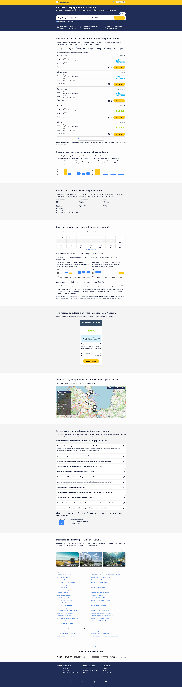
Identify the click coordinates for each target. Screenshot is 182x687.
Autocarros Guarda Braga (63, 590)
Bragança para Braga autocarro (64, 579)
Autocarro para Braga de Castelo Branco (66, 582)
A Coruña (120, 388)
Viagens (85, 672)
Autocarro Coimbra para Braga (64, 585)
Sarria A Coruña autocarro (97, 603)
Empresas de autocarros (70, 672)
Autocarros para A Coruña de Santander (100, 600)
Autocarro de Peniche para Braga (65, 603)
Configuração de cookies (90, 670)
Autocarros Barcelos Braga (63, 577)
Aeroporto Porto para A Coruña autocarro (101, 633)
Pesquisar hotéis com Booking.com (65, 21)
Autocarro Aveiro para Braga (64, 574)
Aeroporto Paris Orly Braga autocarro (66, 633)
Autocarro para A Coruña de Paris (99, 590)
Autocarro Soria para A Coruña (98, 605)
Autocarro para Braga (84, 646)
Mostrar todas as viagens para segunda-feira (91, 139)
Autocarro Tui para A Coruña (98, 608)
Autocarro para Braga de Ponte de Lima (66, 608)
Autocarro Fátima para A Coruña (99, 582)
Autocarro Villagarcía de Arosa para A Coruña (102, 615)
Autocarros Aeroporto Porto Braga (65, 636)
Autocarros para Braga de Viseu (64, 620)
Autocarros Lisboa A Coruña (98, 587)
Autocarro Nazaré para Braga (64, 595)
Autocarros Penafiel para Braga (64, 600)
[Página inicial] (62, 2)
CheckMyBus (59, 646)
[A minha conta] (113, 2)
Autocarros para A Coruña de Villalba (100, 618)
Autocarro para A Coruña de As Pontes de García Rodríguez (105, 574)
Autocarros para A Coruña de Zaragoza (100, 620)
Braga (111, 388)
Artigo (105, 670)
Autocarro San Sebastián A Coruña (99, 597)
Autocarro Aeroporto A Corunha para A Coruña (102, 631)
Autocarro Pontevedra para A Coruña (100, 592)
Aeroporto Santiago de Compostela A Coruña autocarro (104, 636)
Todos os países (107, 672)
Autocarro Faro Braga (62, 587)
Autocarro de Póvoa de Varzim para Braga (67, 610)
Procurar (119, 67)
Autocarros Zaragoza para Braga (65, 623)
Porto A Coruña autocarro (97, 595)
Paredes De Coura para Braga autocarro (66, 597)
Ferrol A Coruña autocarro (97, 585)
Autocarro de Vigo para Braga (64, 615)
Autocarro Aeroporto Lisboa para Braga (66, 631)
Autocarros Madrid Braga (63, 592)
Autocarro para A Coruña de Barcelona (100, 577)
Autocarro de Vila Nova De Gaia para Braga (67, 618)
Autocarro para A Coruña (96, 646)
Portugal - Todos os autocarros (70, 646)
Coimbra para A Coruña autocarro (99, 579)
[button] (87, 402)
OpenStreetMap (118, 417)
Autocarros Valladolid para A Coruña (100, 610)
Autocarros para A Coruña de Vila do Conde (101, 613)
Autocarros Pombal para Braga (64, 605)
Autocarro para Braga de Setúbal (65, 613)
